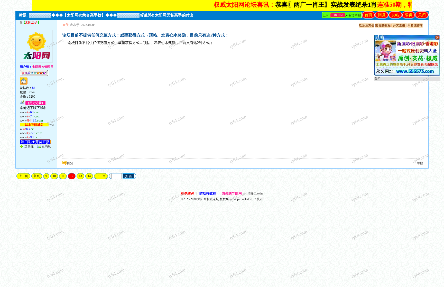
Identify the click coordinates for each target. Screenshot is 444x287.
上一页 (23, 176)
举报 (420, 163)
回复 (382, 15)
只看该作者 (415, 25)
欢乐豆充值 (366, 25)
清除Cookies (255, 193)
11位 (65, 25)
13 (80, 176)
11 (62, 176)
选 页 (128, 176)
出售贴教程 (383, 25)
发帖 (395, 15)
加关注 (29, 146)
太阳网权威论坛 (208, 199)
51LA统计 (256, 199)
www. (30, 112)
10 (54, 176)
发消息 (46, 146)
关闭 (422, 15)
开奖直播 (399, 25)
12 (71, 176)
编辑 (408, 15)
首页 (368, 15)
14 (89, 176)
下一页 (101, 176)
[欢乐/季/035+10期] (407, 74)
